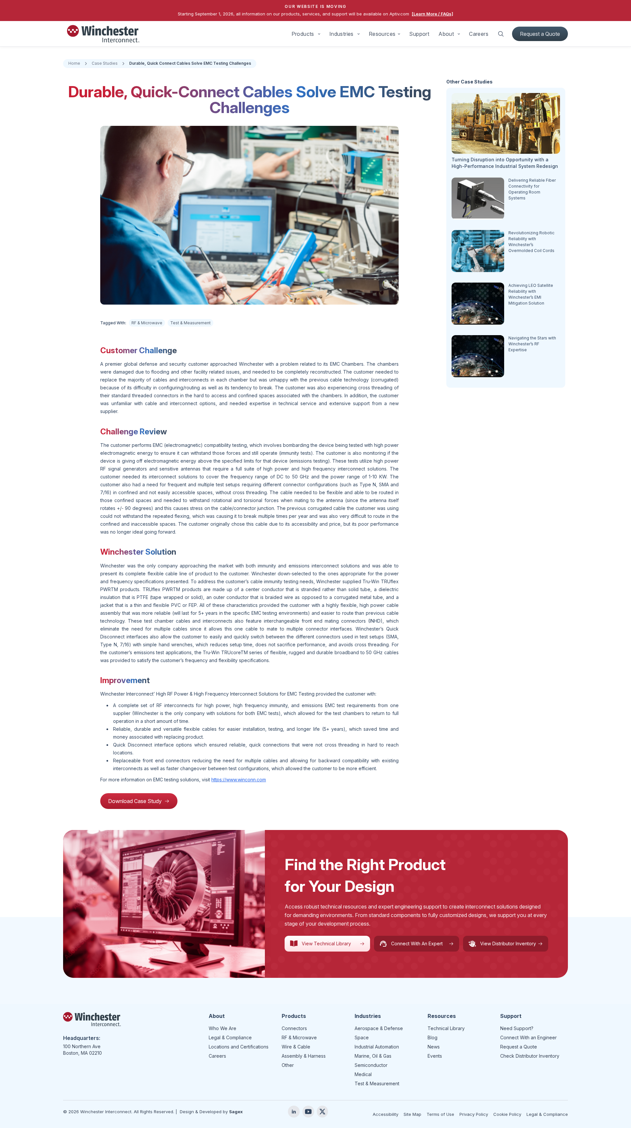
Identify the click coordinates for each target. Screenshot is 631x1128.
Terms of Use (440, 1114)
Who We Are (222, 1028)
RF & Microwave (146, 322)
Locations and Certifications (239, 1046)
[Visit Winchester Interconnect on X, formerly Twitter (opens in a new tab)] (322, 1111)
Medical (363, 1074)
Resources (382, 34)
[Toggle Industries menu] (358, 34)
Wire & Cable (296, 1046)
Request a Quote (540, 34)
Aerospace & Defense (379, 1028)
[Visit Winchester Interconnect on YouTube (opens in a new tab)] (308, 1111)
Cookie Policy (507, 1114)
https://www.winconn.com (238, 779)
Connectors (294, 1028)
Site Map (412, 1114)
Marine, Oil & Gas (373, 1056)
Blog (432, 1037)
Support (419, 34)
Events (435, 1056)
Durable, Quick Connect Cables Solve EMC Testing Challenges (190, 63)
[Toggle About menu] (458, 34)
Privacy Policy (473, 1114)
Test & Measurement (190, 322)
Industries (341, 34)
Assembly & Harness (304, 1056)
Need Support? (516, 1028)
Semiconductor (371, 1065)
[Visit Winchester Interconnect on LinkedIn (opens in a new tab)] (294, 1111)
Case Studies (105, 63)
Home (74, 63)
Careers (478, 34)
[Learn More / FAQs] (432, 13)
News (434, 1046)
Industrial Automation (377, 1046)
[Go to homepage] (103, 33)
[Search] (501, 34)
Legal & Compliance (230, 1037)
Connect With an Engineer (528, 1037)
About (446, 34)
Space (362, 1037)
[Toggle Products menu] (319, 34)
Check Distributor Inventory (529, 1056)
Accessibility (385, 1114)
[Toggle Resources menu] (399, 34)
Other (288, 1065)
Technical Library (446, 1028)
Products (303, 34)
